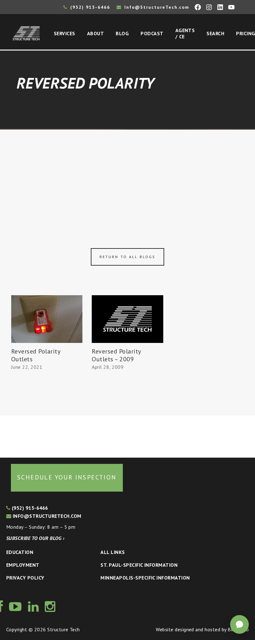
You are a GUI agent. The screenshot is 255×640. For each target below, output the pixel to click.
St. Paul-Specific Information (139, 565)
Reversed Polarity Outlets (35, 355)
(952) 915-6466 (89, 7)
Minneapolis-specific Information (145, 578)
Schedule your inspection (67, 477)
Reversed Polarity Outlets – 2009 (116, 355)
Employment (22, 565)
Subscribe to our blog (35, 538)
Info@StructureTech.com (156, 7)
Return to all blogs (127, 256)
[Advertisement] (127, 176)
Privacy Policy (25, 578)
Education (19, 552)
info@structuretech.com (46, 516)
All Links (112, 552)
